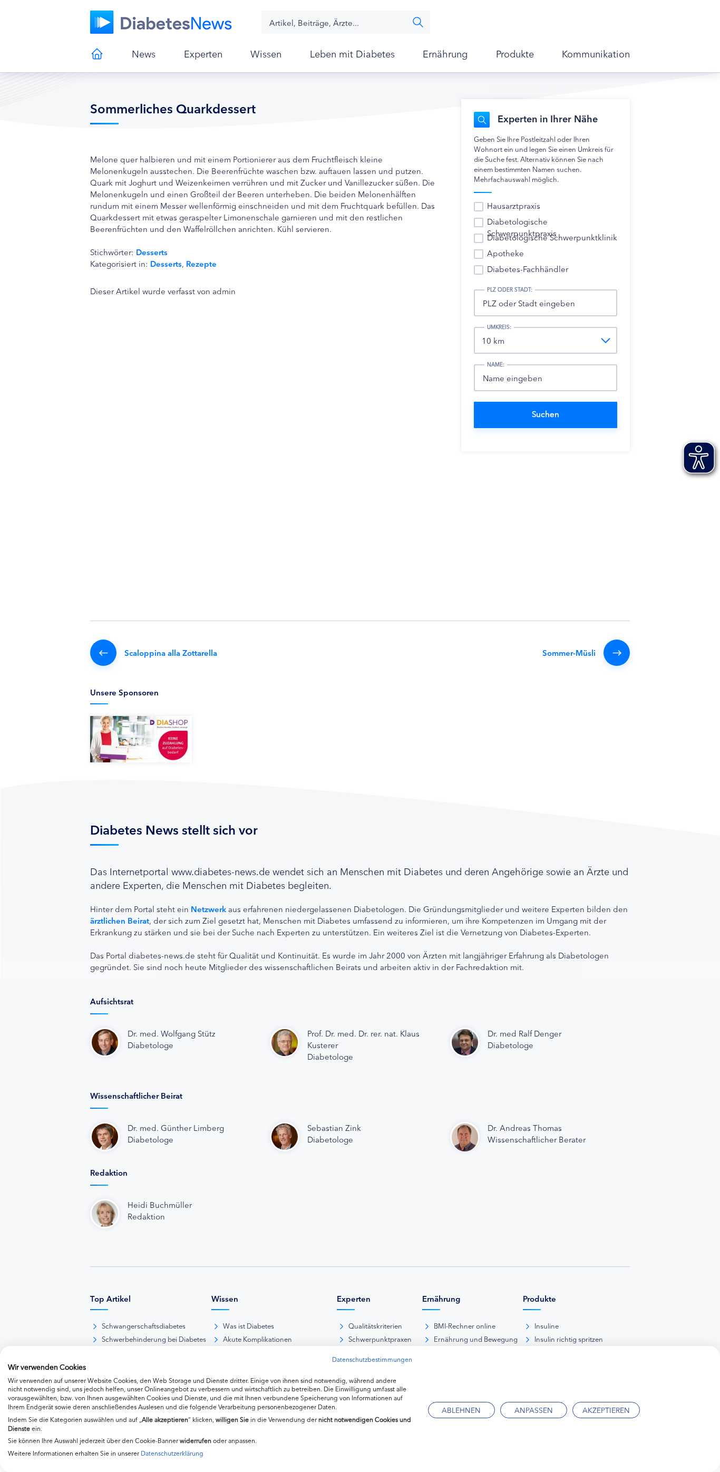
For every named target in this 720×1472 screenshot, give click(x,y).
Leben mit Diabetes (352, 53)
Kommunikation (596, 53)
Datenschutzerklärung (172, 1452)
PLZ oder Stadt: (509, 289)
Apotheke (505, 252)
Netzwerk (208, 908)
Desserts (152, 251)
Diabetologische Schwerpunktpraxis (522, 227)
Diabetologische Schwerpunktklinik (552, 237)
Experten (203, 53)
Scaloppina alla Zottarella (170, 652)
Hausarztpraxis (513, 205)
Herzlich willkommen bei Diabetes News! (97, 54)
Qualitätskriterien (375, 1325)
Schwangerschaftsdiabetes (144, 1325)
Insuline (546, 1325)
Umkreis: (499, 327)
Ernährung (445, 53)
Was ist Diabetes (248, 1325)
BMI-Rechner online (464, 1325)
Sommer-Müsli (569, 652)
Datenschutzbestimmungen (372, 1358)
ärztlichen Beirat (119, 920)
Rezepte (201, 263)
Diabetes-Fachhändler (527, 268)
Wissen (265, 53)
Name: (495, 364)
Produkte (515, 53)
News (143, 53)
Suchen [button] (418, 22)
